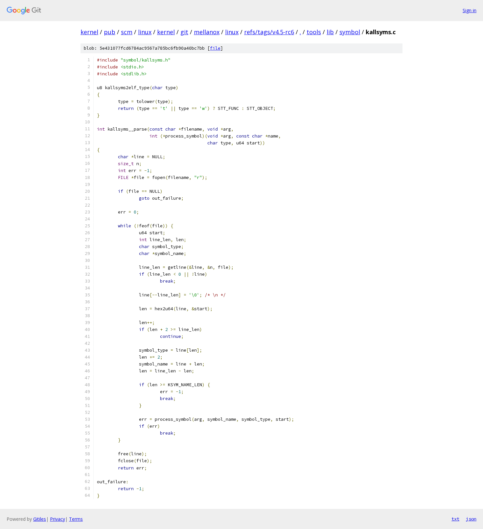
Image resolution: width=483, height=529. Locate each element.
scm (126, 32)
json (471, 519)
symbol (349, 32)
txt (455, 519)
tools (314, 32)
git (184, 32)
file (215, 48)
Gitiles (39, 519)
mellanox (206, 32)
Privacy (57, 519)
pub (109, 32)
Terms (76, 519)
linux (144, 32)
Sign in (469, 10)
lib (330, 32)
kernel (89, 32)
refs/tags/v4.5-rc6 (269, 32)
